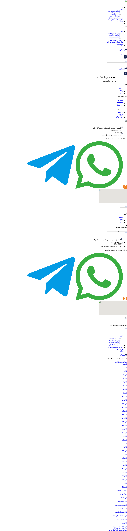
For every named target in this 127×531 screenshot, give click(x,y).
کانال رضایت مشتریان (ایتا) (115, 19)
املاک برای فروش (114, 11)
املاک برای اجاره (114, 12)
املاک (121, 9)
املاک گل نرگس (115, 16)
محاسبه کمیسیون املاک (116, 18)
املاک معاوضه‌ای (114, 14)
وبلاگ (121, 23)
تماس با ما (120, 21)
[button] (63, 26)
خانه (122, 7)
